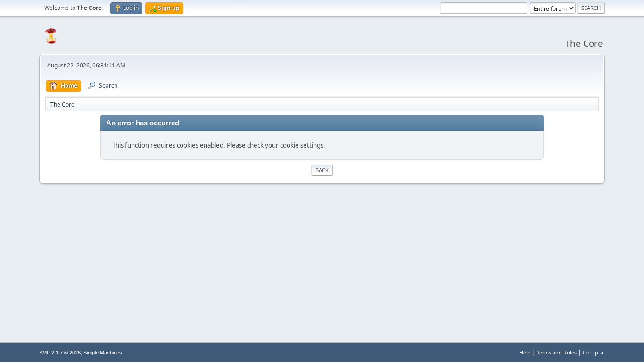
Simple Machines (102, 352)
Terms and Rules (557, 352)
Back (322, 169)
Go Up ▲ (594, 352)
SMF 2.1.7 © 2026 (60, 352)
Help (525, 352)
